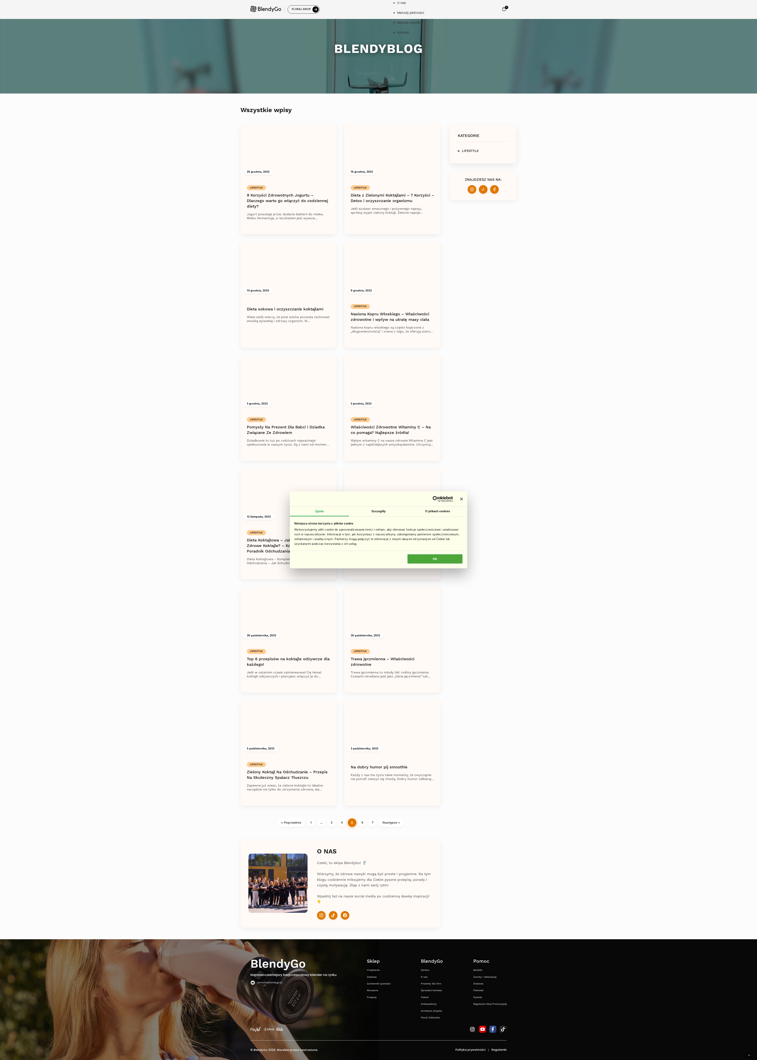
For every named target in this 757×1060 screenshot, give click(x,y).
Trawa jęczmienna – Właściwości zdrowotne (382, 661)
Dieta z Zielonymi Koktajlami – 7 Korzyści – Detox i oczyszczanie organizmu (392, 198)
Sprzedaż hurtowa (431, 990)
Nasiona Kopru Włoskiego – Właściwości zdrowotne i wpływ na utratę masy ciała (390, 317)
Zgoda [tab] (319, 511)
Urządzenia (373, 970)
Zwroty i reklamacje (485, 977)
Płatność (478, 990)
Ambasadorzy (429, 1004)
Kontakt (477, 970)
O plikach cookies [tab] (437, 511)
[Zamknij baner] (461, 498)
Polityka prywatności (470, 1050)
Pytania (477, 997)
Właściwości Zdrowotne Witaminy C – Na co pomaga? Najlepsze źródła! (391, 430)
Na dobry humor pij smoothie (379, 767)
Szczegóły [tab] (378, 511)
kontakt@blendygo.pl (269, 982)
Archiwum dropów (431, 1010)
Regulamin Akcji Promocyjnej (490, 1004)
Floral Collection (430, 1017)
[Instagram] (321, 915)
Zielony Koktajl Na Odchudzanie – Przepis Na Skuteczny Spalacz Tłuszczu (287, 775)
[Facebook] (345, 915)
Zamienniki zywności (379, 983)
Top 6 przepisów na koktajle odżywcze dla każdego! (288, 661)
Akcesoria (372, 990)
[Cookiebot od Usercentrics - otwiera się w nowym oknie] (435, 499)
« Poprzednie (291, 823)
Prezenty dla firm (431, 983)
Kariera (425, 970)
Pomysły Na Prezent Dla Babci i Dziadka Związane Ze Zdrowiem (286, 430)
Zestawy (372, 977)
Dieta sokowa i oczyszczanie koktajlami (285, 309)
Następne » (391, 823)
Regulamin (499, 1050)
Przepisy (372, 997)
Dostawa (478, 983)
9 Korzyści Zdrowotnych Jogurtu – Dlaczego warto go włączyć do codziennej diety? (287, 201)
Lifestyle (256, 187)
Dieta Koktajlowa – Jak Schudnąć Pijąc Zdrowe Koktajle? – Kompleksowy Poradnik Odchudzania (284, 546)
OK (435, 558)
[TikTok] (333, 915)
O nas (424, 977)
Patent (425, 997)
